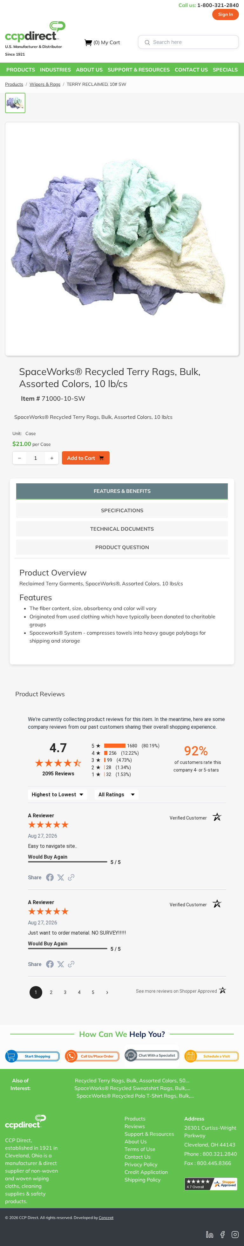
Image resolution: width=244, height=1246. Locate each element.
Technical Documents (122, 529)
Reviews (135, 1126)
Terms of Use (140, 1149)
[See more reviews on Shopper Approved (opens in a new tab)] (71, 878)
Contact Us (138, 1157)
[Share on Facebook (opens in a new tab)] (50, 878)
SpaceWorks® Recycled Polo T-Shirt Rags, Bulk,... (135, 1096)
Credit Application (146, 1172)
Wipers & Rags (45, 84)
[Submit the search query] (147, 42)
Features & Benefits (122, 491)
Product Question (122, 547)
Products (14, 84)
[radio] (127, 746)
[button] (20, 69)
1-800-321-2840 (218, 5)
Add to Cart (81, 458)
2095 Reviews (65, 774)
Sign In (225, 14)
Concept (106, 1217)
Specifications (122, 510)
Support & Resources (149, 1134)
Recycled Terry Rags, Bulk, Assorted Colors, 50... (132, 1080)
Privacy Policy (141, 1164)
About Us (136, 1141)
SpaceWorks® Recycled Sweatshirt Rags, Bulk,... (132, 1088)
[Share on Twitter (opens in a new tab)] (60, 878)
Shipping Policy (143, 1179)
